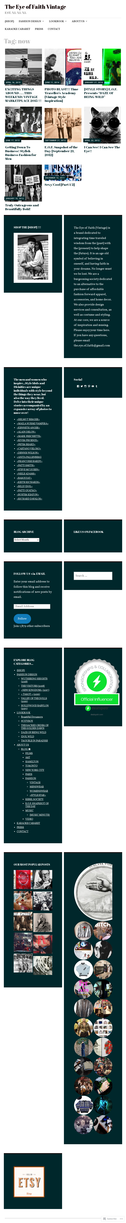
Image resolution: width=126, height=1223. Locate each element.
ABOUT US (78, 21)
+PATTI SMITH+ (26, 465)
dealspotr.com (97, 714)
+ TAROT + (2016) (30, 694)
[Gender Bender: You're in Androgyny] (42, 923)
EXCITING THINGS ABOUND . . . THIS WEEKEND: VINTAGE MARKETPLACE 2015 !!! (23, 95)
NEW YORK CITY (34, 770)
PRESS (39, 29)
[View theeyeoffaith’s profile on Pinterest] (89, 386)
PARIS (28, 774)
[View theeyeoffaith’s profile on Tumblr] (96, 386)
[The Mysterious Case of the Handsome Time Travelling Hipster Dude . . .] (42, 902)
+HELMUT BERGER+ (28, 419)
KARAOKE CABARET (17, 29)
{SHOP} (9, 21)
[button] (83, 931)
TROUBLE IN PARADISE (34, 741)
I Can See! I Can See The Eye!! (102, 149)
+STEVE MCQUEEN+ (28, 469)
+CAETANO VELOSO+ (29, 449)
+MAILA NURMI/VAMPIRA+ (33, 423)
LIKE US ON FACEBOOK (89, 532)
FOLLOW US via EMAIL (29, 573)
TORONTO (31, 766)
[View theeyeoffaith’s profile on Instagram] (85, 386)
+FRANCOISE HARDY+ (29, 461)
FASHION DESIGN (30, 21)
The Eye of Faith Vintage (35, 6)
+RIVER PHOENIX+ (27, 440)
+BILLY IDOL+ (25, 486)
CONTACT (54, 29)
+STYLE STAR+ (38, 795)
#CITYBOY (27, 721)
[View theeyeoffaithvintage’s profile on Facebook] (78, 386)
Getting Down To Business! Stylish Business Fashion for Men (20, 153)
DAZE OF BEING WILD (33, 732)
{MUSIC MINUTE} (40, 815)
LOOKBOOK (56, 21)
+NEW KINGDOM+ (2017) (35, 690)
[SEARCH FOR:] (93, 576)
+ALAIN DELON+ (26, 432)
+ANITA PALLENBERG (29, 457)
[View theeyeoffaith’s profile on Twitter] (82, 386)
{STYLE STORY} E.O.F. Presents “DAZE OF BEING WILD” (100, 93)
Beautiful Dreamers (32, 717)
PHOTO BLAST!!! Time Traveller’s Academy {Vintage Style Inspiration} (61, 95)
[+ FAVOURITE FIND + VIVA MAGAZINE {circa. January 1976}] (42, 944)
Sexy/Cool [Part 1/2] (60, 184)
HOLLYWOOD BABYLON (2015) (35, 707)
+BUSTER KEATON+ (28, 495)
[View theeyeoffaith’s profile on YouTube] (93, 386)
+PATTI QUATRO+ (27, 490)
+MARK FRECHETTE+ (29, 436)
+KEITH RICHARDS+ (28, 482)
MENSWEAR (37, 787)
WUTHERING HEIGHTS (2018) (34, 680)
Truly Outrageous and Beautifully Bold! (22, 207)
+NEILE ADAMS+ (26, 474)
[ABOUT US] (23, 880)
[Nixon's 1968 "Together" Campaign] (23, 943)
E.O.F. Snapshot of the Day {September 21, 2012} (61, 151)
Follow (22, 619)
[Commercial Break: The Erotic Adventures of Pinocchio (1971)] (23, 922)
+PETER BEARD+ (26, 444)
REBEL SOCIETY (34, 799)
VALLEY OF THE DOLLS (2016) (34, 700)
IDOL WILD (27, 736)
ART (27, 757)
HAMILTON (32, 762)
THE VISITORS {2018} (33, 686)
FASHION (30, 778)
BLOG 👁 (26, 749)
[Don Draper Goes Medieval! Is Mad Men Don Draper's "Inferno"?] (23, 901)
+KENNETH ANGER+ (28, 428)
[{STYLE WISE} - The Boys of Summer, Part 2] (23, 964)
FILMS (29, 753)
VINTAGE (35, 782)
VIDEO (29, 819)
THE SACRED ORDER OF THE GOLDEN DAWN (35, 727)
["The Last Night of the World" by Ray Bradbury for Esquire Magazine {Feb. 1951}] (42, 880)
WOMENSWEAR (39, 791)
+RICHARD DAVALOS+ (29, 499)
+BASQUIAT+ (24, 478)
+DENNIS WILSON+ (28, 453)
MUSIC (29, 810)
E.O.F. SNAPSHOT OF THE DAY (37, 805)
